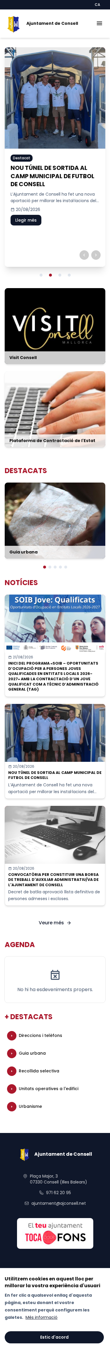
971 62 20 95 (58, 1193)
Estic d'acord (54, 1337)
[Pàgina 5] (65, 567)
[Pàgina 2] (49, 567)
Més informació (41, 1317)
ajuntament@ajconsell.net (58, 1203)
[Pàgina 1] (44, 567)
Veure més (55, 922)
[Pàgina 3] (55, 567)
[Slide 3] (59, 275)
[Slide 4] (69, 275)
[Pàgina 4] (60, 567)
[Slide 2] (50, 275)
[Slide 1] (41, 275)
